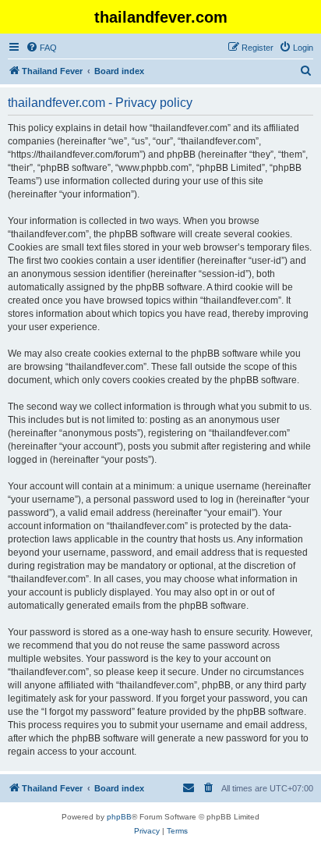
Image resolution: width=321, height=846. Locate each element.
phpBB (119, 816)
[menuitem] (41, 47)
